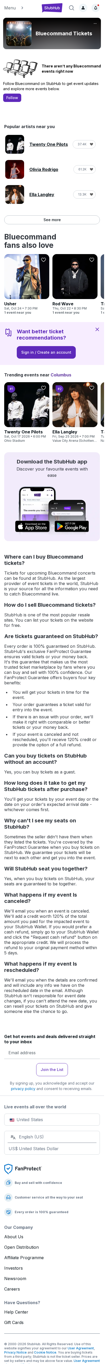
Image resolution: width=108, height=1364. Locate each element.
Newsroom (15, 1278)
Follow (12, 97)
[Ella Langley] (75, 412)
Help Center (16, 1312)
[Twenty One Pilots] (26, 412)
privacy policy (23, 1088)
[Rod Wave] (75, 284)
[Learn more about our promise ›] (23, 1168)
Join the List (52, 1069)
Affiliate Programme (24, 1257)
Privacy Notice (15, 1352)
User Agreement (81, 1348)
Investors (13, 1268)
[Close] (97, 329)
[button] (20, 7)
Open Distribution (21, 1247)
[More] (95, 23)
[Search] (71, 8)
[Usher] (26, 284)
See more (52, 219)
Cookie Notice (45, 1352)
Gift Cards (14, 1322)
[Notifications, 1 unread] (95, 8)
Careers (12, 1289)
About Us (13, 1236)
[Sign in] (83, 8)
